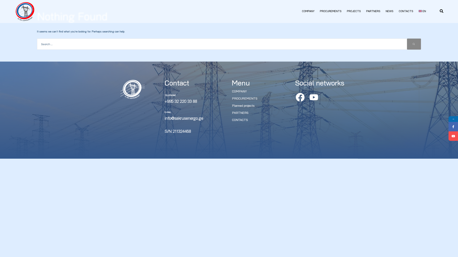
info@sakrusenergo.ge (184, 119)
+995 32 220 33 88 (181, 102)
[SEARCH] (414, 44)
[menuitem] (422, 11)
